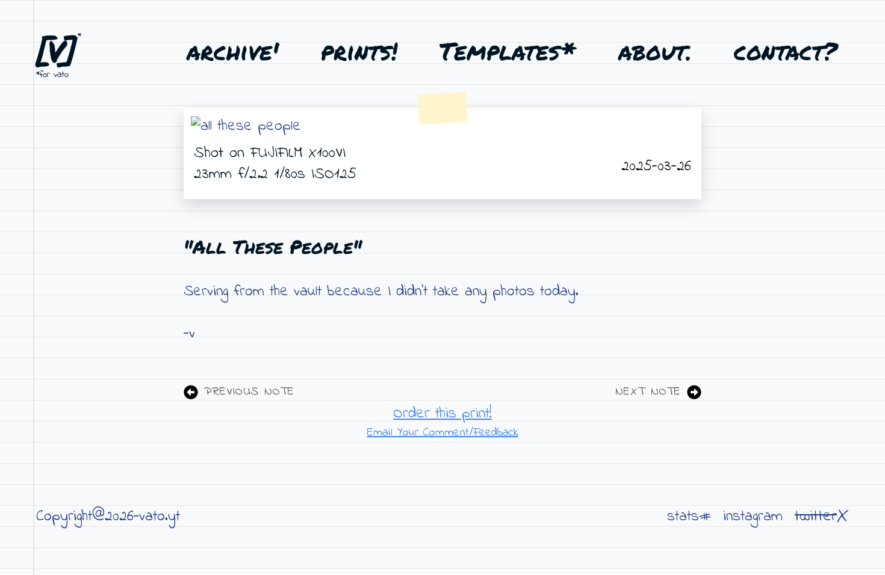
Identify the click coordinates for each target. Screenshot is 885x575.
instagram (753, 516)
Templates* (507, 51)
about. (655, 51)
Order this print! (442, 414)
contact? (785, 51)
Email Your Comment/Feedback (442, 433)
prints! (359, 51)
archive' (233, 51)
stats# (689, 516)
